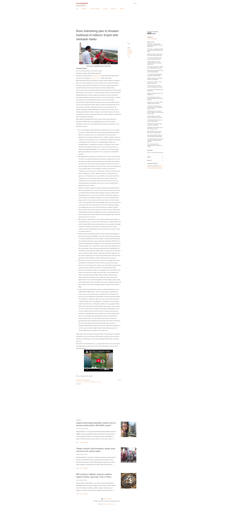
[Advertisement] (106, 19)
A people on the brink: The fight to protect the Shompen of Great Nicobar (154, 116)
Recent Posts (113, 8)
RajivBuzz (122, 8)
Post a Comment (84, 442)
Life (128, 55)
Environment (129, 51)
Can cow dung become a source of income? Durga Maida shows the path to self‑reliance (155, 98)
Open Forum (84, 8)
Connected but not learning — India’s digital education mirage (154, 82)
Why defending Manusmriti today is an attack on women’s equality (154, 120)
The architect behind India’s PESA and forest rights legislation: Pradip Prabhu (154, 135)
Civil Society (129, 50)
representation (97, 75)
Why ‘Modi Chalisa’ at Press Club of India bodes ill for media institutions (154, 132)
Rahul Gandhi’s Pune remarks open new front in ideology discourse (155, 128)
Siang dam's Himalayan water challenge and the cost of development (155, 78)
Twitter (104, 504)
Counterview (82, 3)
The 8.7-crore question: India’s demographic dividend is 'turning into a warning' (154, 145)
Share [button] (128, 43)
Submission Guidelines (94, 8)
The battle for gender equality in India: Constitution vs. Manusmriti (154, 124)
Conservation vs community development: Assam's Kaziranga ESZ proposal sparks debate (155, 50)
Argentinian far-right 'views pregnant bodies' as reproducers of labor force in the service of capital (155, 112)
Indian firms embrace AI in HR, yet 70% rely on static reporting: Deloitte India (155, 54)
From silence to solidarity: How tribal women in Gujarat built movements (154, 58)
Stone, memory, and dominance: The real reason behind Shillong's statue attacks (155, 67)
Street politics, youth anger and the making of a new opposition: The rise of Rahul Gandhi (155, 45)
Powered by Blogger (107, 498)
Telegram (113, 504)
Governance (129, 53)
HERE (151, 152)
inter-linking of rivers (95, 78)
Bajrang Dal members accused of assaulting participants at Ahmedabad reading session (154, 63)
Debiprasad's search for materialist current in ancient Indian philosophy (155, 71)
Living (128, 56)
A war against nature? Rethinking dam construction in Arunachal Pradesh (154, 75)
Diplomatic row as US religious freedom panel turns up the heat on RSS (155, 103)
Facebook (107, 504)
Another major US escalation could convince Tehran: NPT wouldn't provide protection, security (155, 107)
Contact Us (105, 8)
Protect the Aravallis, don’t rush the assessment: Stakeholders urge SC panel (155, 86)
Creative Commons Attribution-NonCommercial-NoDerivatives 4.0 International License (155, 167)
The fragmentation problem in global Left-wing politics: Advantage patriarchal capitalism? (155, 140)
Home (77, 8)
